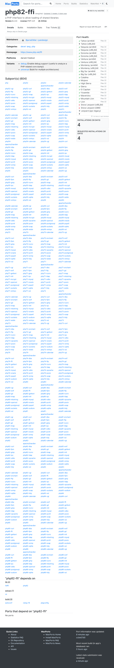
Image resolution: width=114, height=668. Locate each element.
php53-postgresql (30, 133)
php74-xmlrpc (64, 379)
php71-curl (27, 267)
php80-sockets (11, 408)
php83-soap (28, 490)
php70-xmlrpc (64, 259)
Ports (66, 3)
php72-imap (10, 306)
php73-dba (9, 329)
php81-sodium (11, 438)
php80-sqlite (46, 408)
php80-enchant (65, 388)
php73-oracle (46, 341)
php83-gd (27, 479)
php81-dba (45, 417)
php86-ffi (9, 558)
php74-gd (62, 361)
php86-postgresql (12, 569)
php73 (61, 320)
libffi (7, 586)
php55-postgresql (12, 194)
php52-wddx (64, 106)
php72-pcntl (46, 311)
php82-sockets (29, 464)
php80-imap (10, 396)
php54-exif (45, 147)
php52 (25, 83)
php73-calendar (29, 323)
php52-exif (63, 89)
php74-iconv (46, 364)
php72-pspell (28, 314)
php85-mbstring (47, 537)
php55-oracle (28, 191)
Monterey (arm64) (89, 65)
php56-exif (27, 209)
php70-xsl (9, 262)
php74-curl (9, 358)
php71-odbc (45, 279)
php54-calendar (29, 141)
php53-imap (10, 124)
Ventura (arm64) (88, 59)
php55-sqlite (28, 197)
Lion (82, 102)
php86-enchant (47, 555)
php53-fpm (45, 118)
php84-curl (63, 496)
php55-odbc (46, 188)
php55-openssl (11, 191)
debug (24, 63)
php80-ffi (26, 391)
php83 (43, 467)
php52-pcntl (63, 100)
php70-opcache (47, 250)
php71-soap (63, 285)
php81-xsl (62, 438)
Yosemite (84, 92)
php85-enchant (47, 528)
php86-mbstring (47, 564)
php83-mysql (28, 484)
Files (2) (103, 41)
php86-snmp (28, 569)
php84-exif (45, 502)
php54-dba (9, 147)
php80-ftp (63, 391)
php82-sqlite (64, 464)
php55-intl (63, 182)
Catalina (84, 77)
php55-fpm (9, 179)
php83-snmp (10, 490)
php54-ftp (9, 150)
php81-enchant (65, 417)
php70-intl (63, 244)
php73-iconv (10, 335)
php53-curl (45, 115)
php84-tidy (45, 520)
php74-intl (9, 367)
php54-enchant (29, 147)
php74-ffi (9, 361)
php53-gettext (29, 121)
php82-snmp (64, 461)
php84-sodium (11, 520)
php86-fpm (27, 558)
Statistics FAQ (17, 637)
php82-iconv (28, 452)
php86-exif (63, 555)
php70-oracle (10, 253)
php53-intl (27, 124)
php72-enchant (11, 300)
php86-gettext (11, 561)
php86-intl (63, 561)
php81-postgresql (12, 435)
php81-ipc (45, 426)
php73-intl (45, 335)
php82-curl (9, 446)
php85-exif (63, 528)
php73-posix (10, 344)
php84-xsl (63, 520)
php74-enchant (47, 358)
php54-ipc (63, 153)
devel (23, 46)
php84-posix (64, 514)
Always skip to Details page (17, 31)
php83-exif (27, 476)
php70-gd (45, 241)
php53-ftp (63, 118)
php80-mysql (28, 399)
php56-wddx (28, 229)
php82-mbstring (47, 455)
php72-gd (9, 303)
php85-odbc (10, 540)
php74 (7, 352)
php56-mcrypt (28, 218)
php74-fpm (27, 361)
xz (6, 594)
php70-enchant (47, 238)
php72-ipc (45, 306)
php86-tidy (45, 572)
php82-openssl (47, 458)
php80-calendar (65, 382)
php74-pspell (10, 376)
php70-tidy (27, 259)
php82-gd (45, 449)
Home (58, 3)
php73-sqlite (64, 347)
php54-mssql (64, 156)
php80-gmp (45, 394)
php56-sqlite (64, 226)
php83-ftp (9, 479)
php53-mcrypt (28, 127)
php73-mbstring (29, 338)
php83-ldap (63, 482)
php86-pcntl (46, 567)
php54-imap (28, 153)
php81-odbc (45, 429)
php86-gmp (27, 561)
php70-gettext (64, 241)
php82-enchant (47, 446)
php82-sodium (46, 464)
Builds (74, 3)
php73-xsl (63, 350)
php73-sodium (47, 347)
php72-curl (45, 297)
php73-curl (63, 323)
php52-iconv (10, 94)
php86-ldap (27, 564)
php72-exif (27, 300)
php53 (43, 109)
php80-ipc (45, 396)
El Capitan (85, 89)
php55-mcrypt (64, 185)
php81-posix (63, 432)
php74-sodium (11, 379)
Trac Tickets (52, 27)
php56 (43, 200)
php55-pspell (28, 194)
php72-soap (63, 314)
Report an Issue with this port (90, 27)
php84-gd (45, 505)
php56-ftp (63, 209)
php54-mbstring (29, 156)
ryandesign (43, 40)
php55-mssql (10, 188)
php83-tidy (27, 493)
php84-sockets (65, 517)
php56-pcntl (10, 223)
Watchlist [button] (95, 3)
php (33, 46)
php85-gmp (27, 534)
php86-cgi (63, 549)
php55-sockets (11, 197)
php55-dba (27, 177)
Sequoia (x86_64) (88, 50)
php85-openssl (29, 540)
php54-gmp (63, 150)
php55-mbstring (47, 185)
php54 (61, 138)
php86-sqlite (28, 572)
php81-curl (27, 417)
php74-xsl (9, 382)
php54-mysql (10, 159)
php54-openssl (47, 159)
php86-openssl (29, 567)
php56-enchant (11, 209)
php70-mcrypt (64, 247)
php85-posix (64, 540)
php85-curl (9, 528)
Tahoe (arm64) (87, 41)
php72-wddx (10, 320)
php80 (25, 382)
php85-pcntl (46, 540)
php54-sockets (47, 165)
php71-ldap (45, 276)
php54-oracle (64, 159)
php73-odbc (63, 338)
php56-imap (10, 215)
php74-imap (63, 364)
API (106, 27)
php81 (25, 411)
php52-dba (45, 89)
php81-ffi (26, 420)
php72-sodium (29, 317)
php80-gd (9, 394)
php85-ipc (9, 537)
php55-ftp (27, 179)
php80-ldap (63, 396)
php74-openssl (65, 370)
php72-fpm (45, 300)
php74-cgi (63, 352)
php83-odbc (46, 484)
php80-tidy (63, 408)
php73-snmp (64, 344)
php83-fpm (63, 476)
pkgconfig (45, 603)
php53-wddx (10, 138)
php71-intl (9, 276)
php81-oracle (28, 432)
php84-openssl (29, 514)
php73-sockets (29, 347)
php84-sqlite (28, 520)
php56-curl (45, 206)
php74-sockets (65, 376)
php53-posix (10, 133)
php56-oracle (64, 221)
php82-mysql (64, 455)
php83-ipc (45, 482)
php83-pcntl (28, 487)
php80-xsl (9, 411)
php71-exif (9, 270)
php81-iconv (63, 423)
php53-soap (10, 136)
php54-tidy (9, 168)
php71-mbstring (65, 276)
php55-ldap (27, 185)
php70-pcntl (28, 253)
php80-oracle (28, 402)
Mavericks (85, 95)
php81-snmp (28, 435)
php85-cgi (63, 523)
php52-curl (27, 89)
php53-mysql (64, 127)
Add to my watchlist (96, 11)
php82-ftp (27, 449)
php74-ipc (27, 367)
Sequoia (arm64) (88, 47)
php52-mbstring (11, 97)
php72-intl (27, 306)
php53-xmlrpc (28, 138)
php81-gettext (28, 423)
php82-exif (63, 446)
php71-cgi (9, 267)
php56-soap (28, 226)
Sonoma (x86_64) (88, 56)
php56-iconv (64, 212)
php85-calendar (47, 523)
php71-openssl (11, 282)
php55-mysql (28, 188)
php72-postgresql (12, 314)
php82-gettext (64, 449)
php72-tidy (63, 317)
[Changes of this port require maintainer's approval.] (23, 40)
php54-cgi (45, 141)
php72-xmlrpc (28, 320)
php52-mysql (64, 97)
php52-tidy (45, 106)
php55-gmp (9, 182)
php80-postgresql (12, 405)
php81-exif (9, 420)
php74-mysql (10, 370)
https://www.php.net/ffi (31, 52)
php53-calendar (11, 115)
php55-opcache (65, 188)
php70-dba (27, 238)
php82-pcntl (10, 461)
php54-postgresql (48, 162)
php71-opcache (65, 279)
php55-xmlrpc (10, 200)
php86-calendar (47, 549)
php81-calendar (65, 411)
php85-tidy (45, 546)
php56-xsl (63, 229)
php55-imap (45, 182)
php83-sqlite (10, 493)
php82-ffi (19, 12)
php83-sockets (47, 490)
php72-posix (64, 311)
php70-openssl (65, 250)
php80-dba (45, 388)
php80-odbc (46, 399)
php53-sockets (29, 136)
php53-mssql (46, 127)
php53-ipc (45, 124)
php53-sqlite (46, 136)
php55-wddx (64, 197)
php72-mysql (28, 309)
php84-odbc (63, 511)
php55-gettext (64, 179)
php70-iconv (28, 244)
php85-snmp (28, 543)
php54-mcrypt (46, 156)
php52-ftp (9, 92)
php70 (7, 232)
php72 (43, 291)
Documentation (18, 643)
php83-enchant (11, 476)
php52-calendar (65, 83)
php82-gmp (9, 452)
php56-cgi (27, 206)
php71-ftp (45, 270)
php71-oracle (28, 282)
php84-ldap (9, 511)
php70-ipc (9, 247)
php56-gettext (28, 212)
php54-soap (28, 165)
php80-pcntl (46, 402)
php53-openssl (29, 130)
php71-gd (62, 270)
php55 (7, 171)
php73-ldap (9, 338)
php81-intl (27, 426)
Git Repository (17, 640)
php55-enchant (47, 177)
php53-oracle (46, 130)
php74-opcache (47, 370)
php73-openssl (29, 341)
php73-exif (45, 329)
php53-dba (63, 115)
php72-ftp (63, 300)
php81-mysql (28, 429)
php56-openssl (47, 221)
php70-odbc (28, 250)
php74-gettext (11, 364)
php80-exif (9, 391)
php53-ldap (63, 124)
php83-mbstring (11, 484)
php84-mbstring (29, 511)
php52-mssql (46, 97)
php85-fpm (27, 531)
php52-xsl (27, 109)
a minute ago (82, 661)
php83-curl (45, 473)
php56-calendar (11, 206)
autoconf (8, 603)
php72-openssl (11, 311)
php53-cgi (27, 115)
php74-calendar (47, 352)
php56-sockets (47, 226)
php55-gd (45, 179)
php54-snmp (10, 165)
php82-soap (10, 464)
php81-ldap (63, 426)
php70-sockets (65, 256)
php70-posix (46, 253)
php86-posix (64, 567)
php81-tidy (45, 438)
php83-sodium (64, 490)
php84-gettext (64, 505)
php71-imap (63, 273)
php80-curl (27, 388)
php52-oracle (46, 100)
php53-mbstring (11, 127)
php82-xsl (27, 467)
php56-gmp (45, 212)
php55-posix (64, 191)
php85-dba (27, 528)
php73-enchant (29, 329)
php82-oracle (64, 458)
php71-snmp (46, 285)
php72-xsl (45, 320)
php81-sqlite (28, 438)
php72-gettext (28, 303)
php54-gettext (46, 150)
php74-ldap (45, 367)
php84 (61, 493)
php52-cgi (9, 89)
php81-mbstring (11, 429)
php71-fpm (27, 270)
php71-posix (63, 282)
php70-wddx (46, 259)
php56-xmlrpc (46, 229)
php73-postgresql (30, 344)
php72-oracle (28, 311)
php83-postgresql (66, 487)
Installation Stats (34, 27)
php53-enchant (11, 118)
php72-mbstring (11, 309)
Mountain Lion (87, 98)
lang (29, 46)
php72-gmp (45, 303)
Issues (13, 649)
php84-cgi (45, 496)
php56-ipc (45, 215)
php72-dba (63, 297)
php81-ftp (62, 420)
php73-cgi (45, 323)
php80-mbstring (11, 399)
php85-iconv (46, 534)
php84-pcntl (46, 514)
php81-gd (9, 423)
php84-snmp (28, 517)
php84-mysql (46, 511)
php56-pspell (64, 223)
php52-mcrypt (28, 97)
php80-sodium (29, 408)
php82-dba (27, 446)
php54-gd (27, 150)
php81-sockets (64, 435)
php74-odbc (28, 370)
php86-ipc (9, 564)
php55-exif (63, 177)
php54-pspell (64, 162)
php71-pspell (28, 285)
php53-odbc (10, 130)
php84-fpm (9, 505)
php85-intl (63, 534)
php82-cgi (63, 440)
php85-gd (62, 531)
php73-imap (28, 335)
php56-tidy (9, 229)
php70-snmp (28, 256)
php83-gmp (63, 479)
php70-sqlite (10, 259)
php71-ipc (27, 276)
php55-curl (9, 177)
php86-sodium (11, 572)
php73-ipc (63, 335)
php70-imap (45, 244)
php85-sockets (65, 543)
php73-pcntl (63, 341)
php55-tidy (45, 197)
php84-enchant (29, 502)
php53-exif (27, 118)
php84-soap (46, 517)
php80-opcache (65, 399)
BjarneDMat (31, 40)
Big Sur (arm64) (87, 71)
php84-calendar (29, 496)
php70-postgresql (66, 253)
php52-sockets (29, 106)
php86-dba (27, 555)
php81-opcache (65, 429)
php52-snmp (64, 103)
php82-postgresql (48, 461)
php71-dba (45, 267)
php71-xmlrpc (10, 291)
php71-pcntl (45, 282)
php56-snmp (10, 226)
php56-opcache (29, 221)
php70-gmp (9, 244)
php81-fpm (45, 420)
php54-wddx (28, 168)
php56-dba (63, 206)
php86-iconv (46, 561)
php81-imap (10, 426)
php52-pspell (46, 103)
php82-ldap (27, 455)
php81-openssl (11, 432)
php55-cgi (63, 171)
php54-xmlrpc (46, 168)
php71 (25, 262)
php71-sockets (11, 288)
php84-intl (45, 508)
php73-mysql (46, 338)
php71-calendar (65, 262)
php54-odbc (28, 159)
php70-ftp (27, 241)
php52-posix (10, 103)
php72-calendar (11, 297)
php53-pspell (46, 133)
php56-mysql (64, 218)
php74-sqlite (28, 379)
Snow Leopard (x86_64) (91, 105)
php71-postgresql (12, 285)
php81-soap (45, 435)
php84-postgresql (12, 517)
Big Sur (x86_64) (88, 74)
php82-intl (63, 452)
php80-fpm (45, 391)
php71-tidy (45, 288)
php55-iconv (28, 182)
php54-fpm (63, 147)
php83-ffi (44, 476)
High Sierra (85, 83)
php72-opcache (65, 309)
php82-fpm (9, 449)
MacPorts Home (53, 634)
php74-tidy (45, 379)
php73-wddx (28, 350)
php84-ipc (63, 508)
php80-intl (27, 396)
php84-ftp (27, 505)
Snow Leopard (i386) (90, 108)
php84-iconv (28, 508)
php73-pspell (46, 344)
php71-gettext (10, 273)
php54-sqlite (64, 165)
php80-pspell (28, 405)
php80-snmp (46, 405)
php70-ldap (27, 247)
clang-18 (26, 603)
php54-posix (28, 162)
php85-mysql (64, 537)
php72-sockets (11, 317)
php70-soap (45, 256)
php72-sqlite (46, 317)
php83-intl (27, 482)
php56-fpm (45, 209)
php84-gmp (10, 508)
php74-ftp (45, 361)
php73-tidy (9, 350)
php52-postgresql (30, 103)
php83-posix (46, 487)
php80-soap (63, 405)
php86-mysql (64, 564)
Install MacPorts (53, 637)
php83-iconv (10, 482)
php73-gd (27, 332)
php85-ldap (27, 537)
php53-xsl (45, 138)
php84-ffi (62, 502)
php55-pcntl (46, 191)
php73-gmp (63, 332)
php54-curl (63, 141)
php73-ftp (9, 332)
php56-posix (28, 223)
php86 (7, 549)
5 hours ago (81, 649)
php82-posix (28, 461)
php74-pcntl (28, 373)
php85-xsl (63, 546)
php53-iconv (64, 121)
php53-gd (9, 121)
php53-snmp (64, 133)
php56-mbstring (11, 218)
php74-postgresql (66, 373)
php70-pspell (10, 256)
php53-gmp (45, 121)
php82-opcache (29, 458)
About (13, 634)
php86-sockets (65, 569)
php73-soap (10, 347)
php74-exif (63, 358)
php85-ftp (45, 531)
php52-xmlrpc (10, 109)
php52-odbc (10, 100)
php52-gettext (46, 92)
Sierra (83, 86)
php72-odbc (46, 309)
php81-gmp (45, 423)
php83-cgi (27, 473)
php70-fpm (9, 241)
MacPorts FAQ (52, 640)
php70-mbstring (47, 247)
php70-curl (9, 238)
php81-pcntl (45, 432)
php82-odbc (10, 458)
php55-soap (63, 194)
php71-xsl (27, 291)
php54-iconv (10, 153)
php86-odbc (10, 567)
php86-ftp (45, 558)
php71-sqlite (28, 288)
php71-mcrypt (10, 279)
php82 (7, 440)
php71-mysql (28, 279)
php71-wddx (63, 288)
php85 (7, 523)
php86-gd (62, 558)
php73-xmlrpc (46, 350)
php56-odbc (10, 221)
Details (10, 27)
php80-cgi (9, 388)
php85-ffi (9, 531)
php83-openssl (11, 487)
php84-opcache (11, 514)
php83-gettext (46, 479)
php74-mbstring (65, 367)
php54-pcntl (10, 162)
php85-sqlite (28, 546)
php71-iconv (46, 273)
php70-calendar (47, 232)
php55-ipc (9, 185)
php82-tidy (9, 467)
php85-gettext (11, 534)
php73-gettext (46, 332)
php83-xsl (45, 493)
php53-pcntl (63, 130)
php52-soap (10, 106)
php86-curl (9, 555)
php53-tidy (63, 136)
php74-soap (45, 376)
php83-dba (63, 473)
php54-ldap (9, 156)
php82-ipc (9, 455)
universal (25, 69)
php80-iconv (64, 394)
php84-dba (9, 502)
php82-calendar (47, 440)
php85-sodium (11, 546)
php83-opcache (65, 484)
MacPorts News (53, 643)
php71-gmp (27, 273)
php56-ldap (63, 215)
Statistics (83, 3)
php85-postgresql (12, 543)
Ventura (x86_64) (88, 62)
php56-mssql (46, 218)
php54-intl (45, 153)
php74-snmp (28, 376)
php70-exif (63, 238)
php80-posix (64, 402)
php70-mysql (10, 250)
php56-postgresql (48, 223)
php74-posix (46, 373)
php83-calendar (11, 473)
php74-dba (27, 358)
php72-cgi (27, 297)
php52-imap (28, 94)
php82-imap (45, 452)
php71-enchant (65, 267)
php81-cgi (9, 417)
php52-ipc (45, 94)
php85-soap (45, 543)
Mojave (84, 80)
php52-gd (27, 92)
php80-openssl (11, 402)
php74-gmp (27, 364)
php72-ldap (63, 306)
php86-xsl (63, 572)
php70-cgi (63, 232)
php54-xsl (63, 168)
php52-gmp (63, 92)
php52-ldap (63, 94)
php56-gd (9, 212)
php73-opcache (11, 341)
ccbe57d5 (80, 637)
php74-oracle (10, 373)
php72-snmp (46, 314)
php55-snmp (46, 194)
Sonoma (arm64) (88, 53)
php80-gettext (28, 394)
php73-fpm (63, 329)
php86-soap (45, 569)
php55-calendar (47, 171)
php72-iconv (64, 303)
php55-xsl (27, 200)
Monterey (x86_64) (89, 68)
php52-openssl (29, 100)
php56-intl (27, 215)
